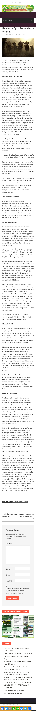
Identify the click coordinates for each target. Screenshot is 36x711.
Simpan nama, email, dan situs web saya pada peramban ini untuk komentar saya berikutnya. (17, 590)
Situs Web (9, 581)
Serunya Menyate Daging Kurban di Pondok (18, 653)
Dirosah (24, 502)
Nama (8, 569)
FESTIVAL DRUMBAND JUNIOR (14, 690)
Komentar (10, 543)
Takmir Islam (21, 34)
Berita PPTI (16, 502)
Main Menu (8, 20)
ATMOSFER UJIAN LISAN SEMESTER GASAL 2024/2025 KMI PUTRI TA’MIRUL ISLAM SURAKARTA (18, 685)
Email (8, 575)
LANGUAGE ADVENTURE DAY (13, 693)
